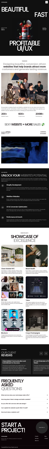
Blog (45, 436)
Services (36, 438)
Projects (36, 436)
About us (37, 440)
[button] (41, 353)
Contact (46, 438)
